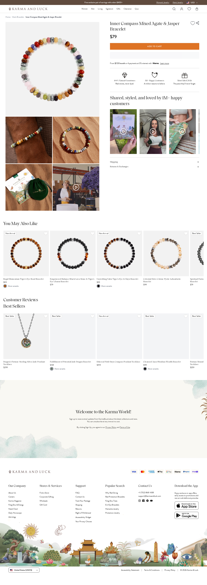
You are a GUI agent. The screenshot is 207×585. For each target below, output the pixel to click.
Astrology (12, 517)
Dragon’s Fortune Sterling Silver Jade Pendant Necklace (24, 363)
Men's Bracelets (18, 17)
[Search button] (174, 9)
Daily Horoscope (15, 512)
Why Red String (111, 492)
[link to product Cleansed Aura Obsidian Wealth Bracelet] (166, 336)
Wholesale (43, 500)
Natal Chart (13, 508)
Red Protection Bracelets (115, 496)
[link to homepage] (28, 8)
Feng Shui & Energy (16, 504)
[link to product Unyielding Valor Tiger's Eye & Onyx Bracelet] (119, 253)
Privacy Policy (110, 427)
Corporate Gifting (47, 496)
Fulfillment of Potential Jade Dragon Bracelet (70, 362)
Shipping (78, 504)
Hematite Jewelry (112, 508)
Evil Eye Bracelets (112, 504)
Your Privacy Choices (83, 521)
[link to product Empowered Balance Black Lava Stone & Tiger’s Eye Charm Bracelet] (72, 253)
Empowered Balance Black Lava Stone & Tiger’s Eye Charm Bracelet (72, 280)
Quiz (137, 9)
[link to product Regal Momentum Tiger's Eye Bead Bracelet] (26, 253)
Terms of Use (125, 427)
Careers (11, 496)
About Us (12, 492)
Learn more (164, 63)
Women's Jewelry (162, 2)
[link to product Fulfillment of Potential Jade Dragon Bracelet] (72, 336)
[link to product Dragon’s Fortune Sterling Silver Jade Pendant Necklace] (26, 336)
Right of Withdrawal (83, 512)
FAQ (77, 492)
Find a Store (44, 492)
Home (7, 17)
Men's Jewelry (178, 2)
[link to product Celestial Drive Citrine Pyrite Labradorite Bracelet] (166, 253)
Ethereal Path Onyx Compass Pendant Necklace (118, 362)
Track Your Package (82, 500)
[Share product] (197, 23)
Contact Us (79, 496)
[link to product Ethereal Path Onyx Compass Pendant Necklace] (119, 336)
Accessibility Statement (130, 570)
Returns (78, 508)
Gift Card (43, 504)
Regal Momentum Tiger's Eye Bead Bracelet (23, 279)
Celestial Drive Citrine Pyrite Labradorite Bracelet (162, 280)
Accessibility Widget (83, 517)
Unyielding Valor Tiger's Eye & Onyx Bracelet (117, 279)
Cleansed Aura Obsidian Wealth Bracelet (162, 362)
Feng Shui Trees (111, 500)
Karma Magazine (14, 500)
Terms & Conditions (152, 570)
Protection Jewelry (112, 512)
